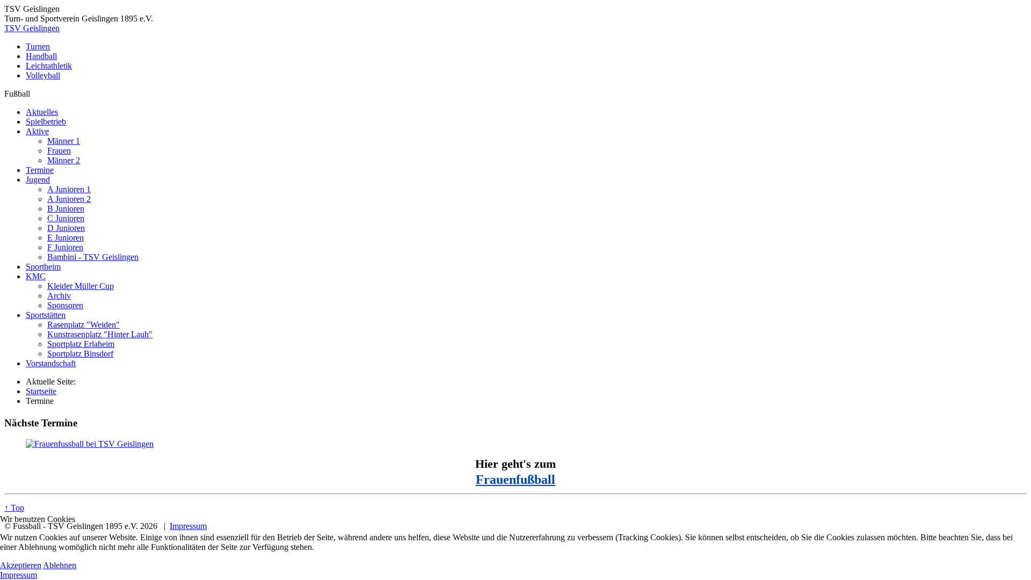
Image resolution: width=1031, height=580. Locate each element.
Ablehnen (59, 565)
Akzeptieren (20, 565)
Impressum (18, 574)
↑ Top (14, 507)
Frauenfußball (515, 480)
